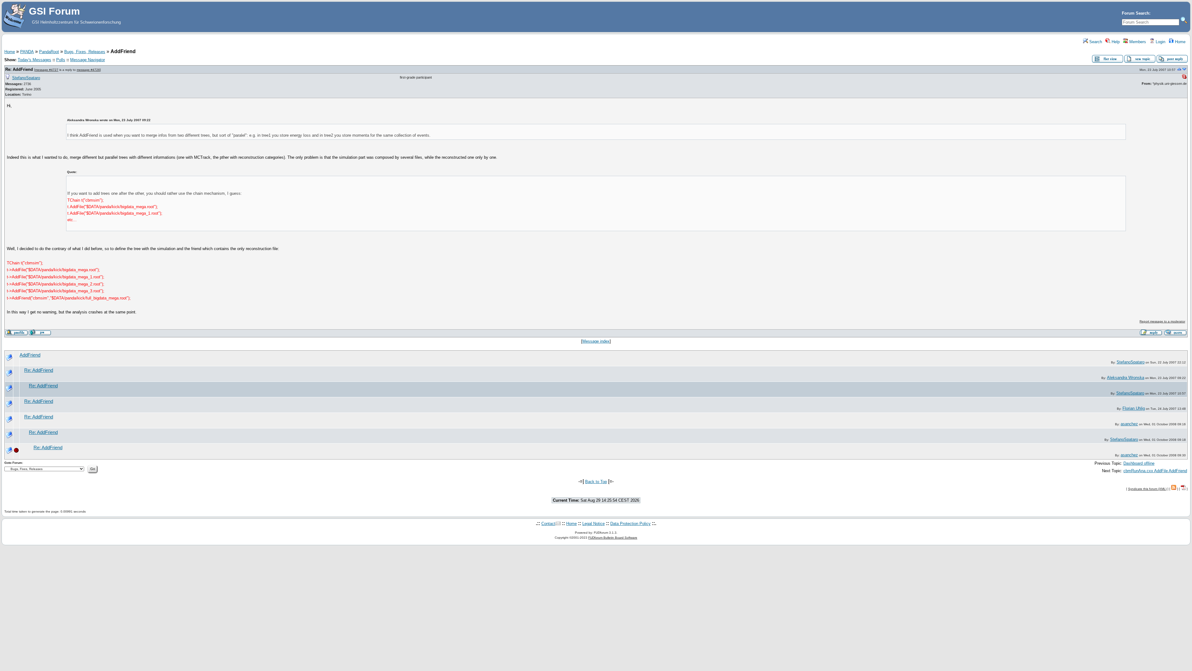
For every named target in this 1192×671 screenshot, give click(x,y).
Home (1179, 41)
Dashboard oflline (1138, 463)
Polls (60, 59)
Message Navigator (87, 59)
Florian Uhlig (1133, 408)
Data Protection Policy (630, 523)
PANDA (27, 51)
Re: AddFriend (19, 69)
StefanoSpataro (26, 77)
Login (1159, 41)
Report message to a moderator (1162, 321)
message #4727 (46, 69)
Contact (548, 523)
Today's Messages (34, 59)
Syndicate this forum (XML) (1147, 489)
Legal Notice (593, 523)
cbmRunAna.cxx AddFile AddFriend (1155, 470)
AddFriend (30, 355)
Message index (596, 341)
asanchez (1129, 424)
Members (1137, 41)
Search (1095, 41)
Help (1115, 41)
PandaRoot (49, 51)
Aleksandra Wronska (1125, 377)
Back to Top (596, 481)
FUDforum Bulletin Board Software (612, 537)
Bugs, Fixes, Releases (84, 51)
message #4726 (88, 69)
